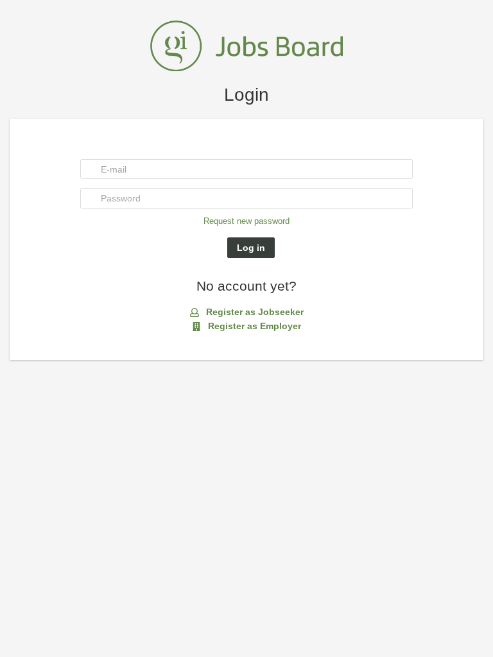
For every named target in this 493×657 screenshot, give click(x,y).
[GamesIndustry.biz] (246, 45)
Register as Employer (253, 326)
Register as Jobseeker (253, 312)
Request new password (246, 221)
